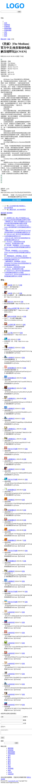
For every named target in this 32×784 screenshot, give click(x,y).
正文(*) (3, 726)
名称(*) (25, 717)
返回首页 (3, 213)
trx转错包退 (11, 612)
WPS (8, 339)
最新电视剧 (7, 28)
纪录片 (10, 772)
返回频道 (9, 213)
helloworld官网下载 (13, 308)
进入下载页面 (16, 200)
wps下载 (10, 333)
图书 (9, 763)
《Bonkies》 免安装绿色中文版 (13, 243)
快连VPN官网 (11, 316)
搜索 (19, 11)
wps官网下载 (11, 324)
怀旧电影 (11, 768)
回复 (20, 285)
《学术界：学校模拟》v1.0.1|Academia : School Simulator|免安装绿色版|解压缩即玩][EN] (17, 252)
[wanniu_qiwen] (14, 10)
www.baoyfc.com (13, 781)
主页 (24, 723)
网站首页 (3, 39)
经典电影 (7, 26)
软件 (5, 36)
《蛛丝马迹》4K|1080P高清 (17, 209)
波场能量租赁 (11, 368)
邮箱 (24, 720)
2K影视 (9, 285)
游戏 (8, 39)
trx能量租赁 (11, 347)
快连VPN (10, 301)
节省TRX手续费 (12, 449)
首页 (5, 23)
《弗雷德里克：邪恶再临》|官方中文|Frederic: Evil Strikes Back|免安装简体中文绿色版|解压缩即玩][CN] (17, 263)
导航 (2, 18)
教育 (5, 34)
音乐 (9, 759)
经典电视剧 (7, 30)
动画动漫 (11, 774)
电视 (9, 770)
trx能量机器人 (11, 398)
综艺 (5, 32)
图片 (9, 757)
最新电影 (7, 24)
